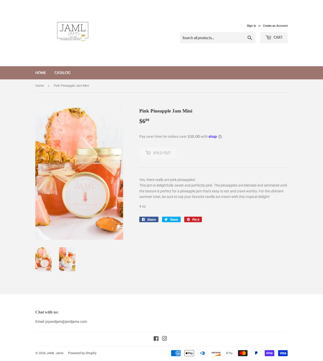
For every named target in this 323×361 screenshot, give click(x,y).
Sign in (251, 26)
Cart (278, 37)
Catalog (62, 73)
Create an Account (275, 26)
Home (40, 73)
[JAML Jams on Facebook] (156, 339)
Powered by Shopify (82, 353)
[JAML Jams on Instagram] (164, 339)
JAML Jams (55, 353)
